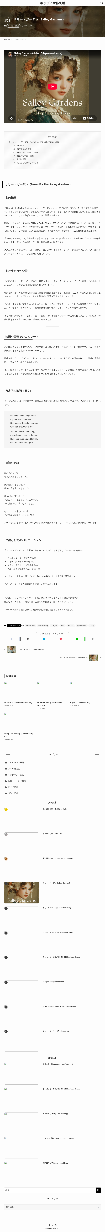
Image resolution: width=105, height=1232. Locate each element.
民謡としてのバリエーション (28, 163)
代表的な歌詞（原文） (26, 156)
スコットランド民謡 (17, 781)
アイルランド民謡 (13, 26)
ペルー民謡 (13, 793)
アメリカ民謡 (14, 769)
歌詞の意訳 (21, 159)
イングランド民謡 (16, 775)
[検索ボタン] (102, 3)
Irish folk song (43, 626)
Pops (62, 626)
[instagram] (55, 1225)
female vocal (30, 626)
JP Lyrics (54, 626)
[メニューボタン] (3, 3)
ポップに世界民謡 (52, 3)
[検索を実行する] (98, 1190)
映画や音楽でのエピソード (28, 152)
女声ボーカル (81, 626)
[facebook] (49, 1225)
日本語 (92, 626)
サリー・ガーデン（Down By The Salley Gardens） (36, 142)
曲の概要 (20, 145)
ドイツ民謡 (13, 787)
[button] (11, 639)
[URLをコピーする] (93, 639)
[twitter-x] (52, 1225)
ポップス (71, 626)
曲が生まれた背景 (24, 149)
